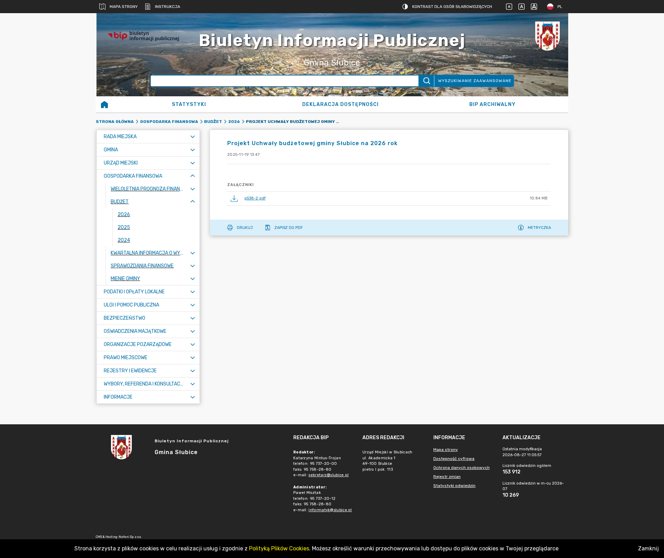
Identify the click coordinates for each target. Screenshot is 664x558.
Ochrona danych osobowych (461, 467)
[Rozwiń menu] (192, 136)
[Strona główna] (104, 104)
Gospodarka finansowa (169, 121)
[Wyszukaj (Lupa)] (426, 81)
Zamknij (648, 548)
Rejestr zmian (447, 476)
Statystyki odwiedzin (454, 485)
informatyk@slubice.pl (330, 510)
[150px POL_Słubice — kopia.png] (547, 36)
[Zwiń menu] (192, 176)
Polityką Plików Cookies (279, 548)
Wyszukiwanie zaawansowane (474, 80)
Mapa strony (124, 6)
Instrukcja (167, 6)
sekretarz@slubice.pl (328, 475)
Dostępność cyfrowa (453, 458)
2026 (234, 121)
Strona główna (115, 121)
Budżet (213, 121)
